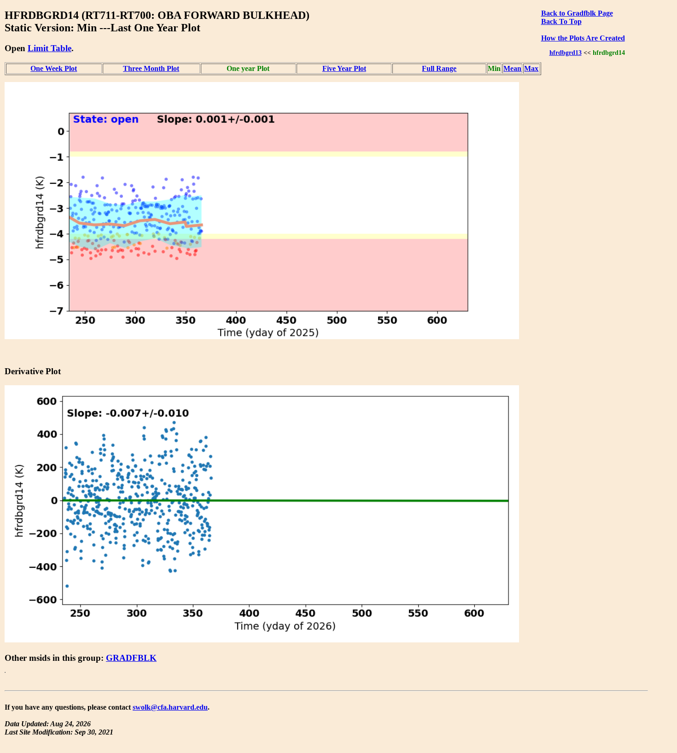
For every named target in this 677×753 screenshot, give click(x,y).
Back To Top (561, 21)
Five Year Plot (344, 68)
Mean (512, 68)
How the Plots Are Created (583, 38)
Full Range (439, 68)
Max (531, 68)
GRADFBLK (131, 658)
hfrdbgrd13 (565, 52)
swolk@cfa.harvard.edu (170, 707)
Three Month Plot (151, 68)
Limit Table (49, 48)
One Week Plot (53, 68)
